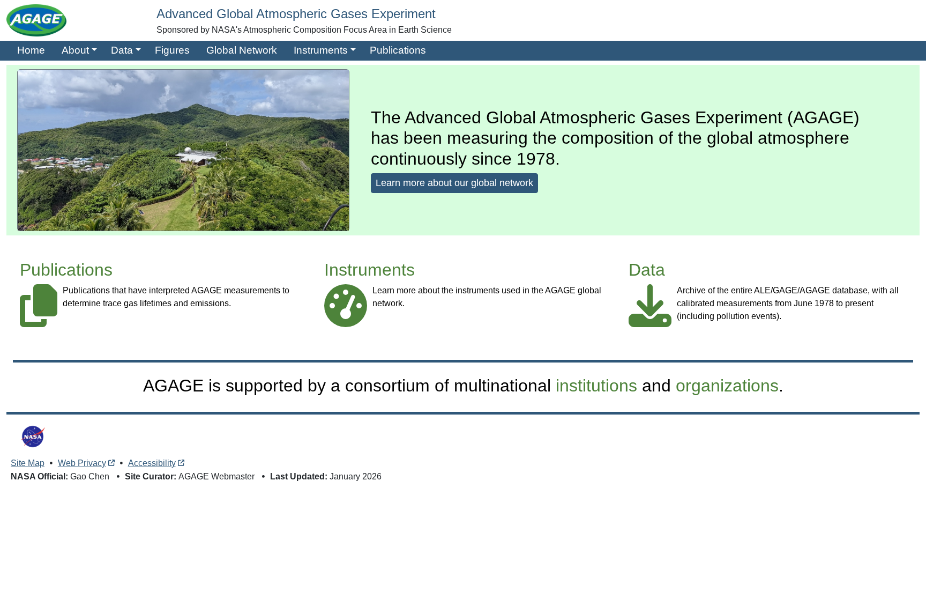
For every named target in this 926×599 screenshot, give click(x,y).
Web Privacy (82, 463)
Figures (172, 50)
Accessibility (152, 463)
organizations (727, 385)
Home (31, 50)
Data (122, 50)
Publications (398, 50)
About (75, 50)
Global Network (241, 50)
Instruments (321, 50)
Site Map (27, 463)
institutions (596, 385)
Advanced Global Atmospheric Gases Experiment (296, 13)
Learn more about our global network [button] (454, 183)
